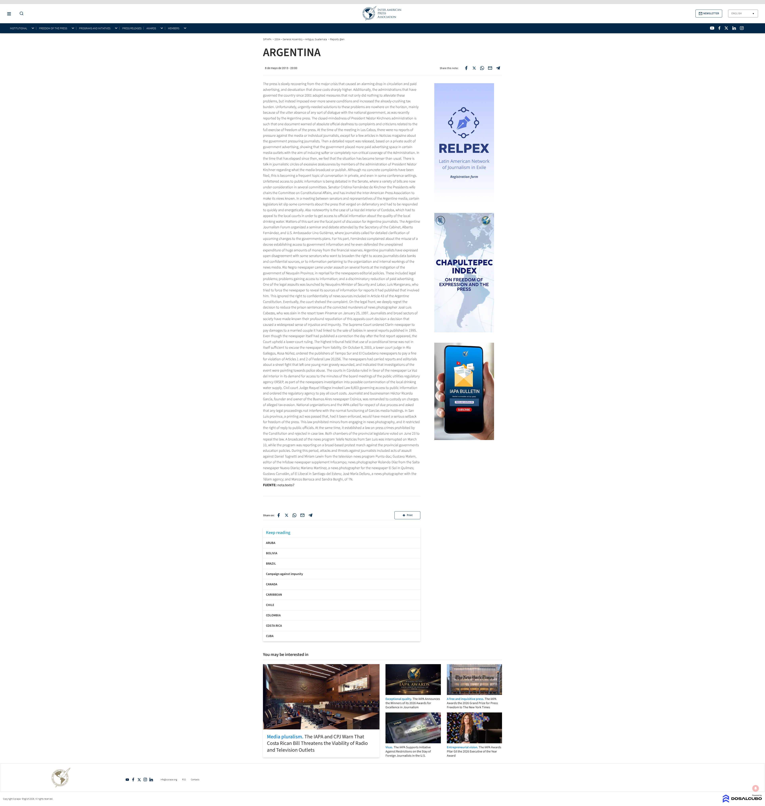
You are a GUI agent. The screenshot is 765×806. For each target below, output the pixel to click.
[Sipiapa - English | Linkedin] (734, 28)
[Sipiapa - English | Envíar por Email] (490, 68)
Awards (151, 28)
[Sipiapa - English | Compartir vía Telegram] (310, 515)
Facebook (133, 779)
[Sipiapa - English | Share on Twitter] (474, 68)
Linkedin (151, 779)
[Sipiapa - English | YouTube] (712, 28)
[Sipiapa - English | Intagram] (741, 28)
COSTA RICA (274, 626)
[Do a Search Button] (21, 14)
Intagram (145, 779)
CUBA (270, 636)
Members (173, 28)
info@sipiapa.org (168, 779)
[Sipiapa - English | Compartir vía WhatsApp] (294, 515)
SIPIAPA (267, 39)
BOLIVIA (271, 553)
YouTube (127, 779)
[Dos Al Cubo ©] (742, 801)
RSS (184, 779)
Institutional (18, 28)
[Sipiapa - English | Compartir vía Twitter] (286, 515)
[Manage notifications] (755, 788)
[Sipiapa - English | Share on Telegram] (498, 68)
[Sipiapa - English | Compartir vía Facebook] (278, 515)
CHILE (270, 605)
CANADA (271, 584)
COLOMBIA (273, 615)
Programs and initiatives (94, 28)
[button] (708, 14)
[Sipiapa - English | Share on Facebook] (466, 68)
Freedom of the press (53, 28)
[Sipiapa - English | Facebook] (719, 28)
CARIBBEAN (274, 594)
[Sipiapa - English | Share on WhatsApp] (482, 68)
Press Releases (131, 28)
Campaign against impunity (284, 574)
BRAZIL (271, 563)
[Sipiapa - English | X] (726, 28)
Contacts (195, 779)
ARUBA (270, 543)
